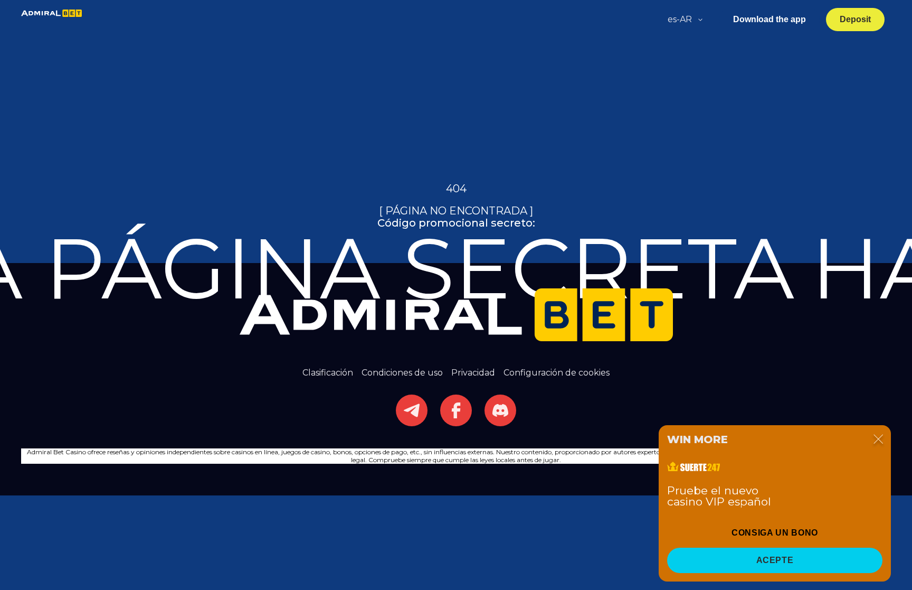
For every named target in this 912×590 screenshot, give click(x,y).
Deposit (855, 19)
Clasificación (327, 373)
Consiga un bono (775, 532)
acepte (775, 560)
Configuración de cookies (557, 373)
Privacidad (473, 373)
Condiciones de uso (402, 373)
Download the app (769, 19)
